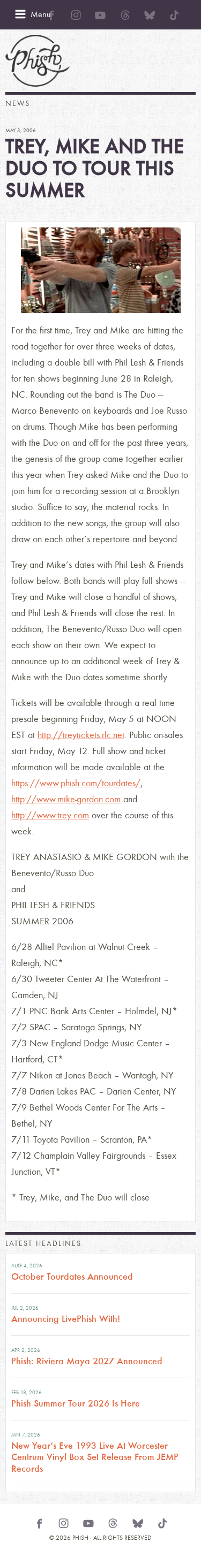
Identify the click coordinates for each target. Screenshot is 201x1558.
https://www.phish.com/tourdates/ (75, 783)
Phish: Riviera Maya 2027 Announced (86, 1361)
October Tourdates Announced (72, 1276)
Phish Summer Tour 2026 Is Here (75, 1403)
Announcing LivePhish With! (65, 1319)
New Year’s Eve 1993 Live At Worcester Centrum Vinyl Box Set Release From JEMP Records (94, 1457)
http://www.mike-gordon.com (66, 799)
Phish (37, 61)
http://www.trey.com (50, 815)
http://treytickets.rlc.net (81, 735)
